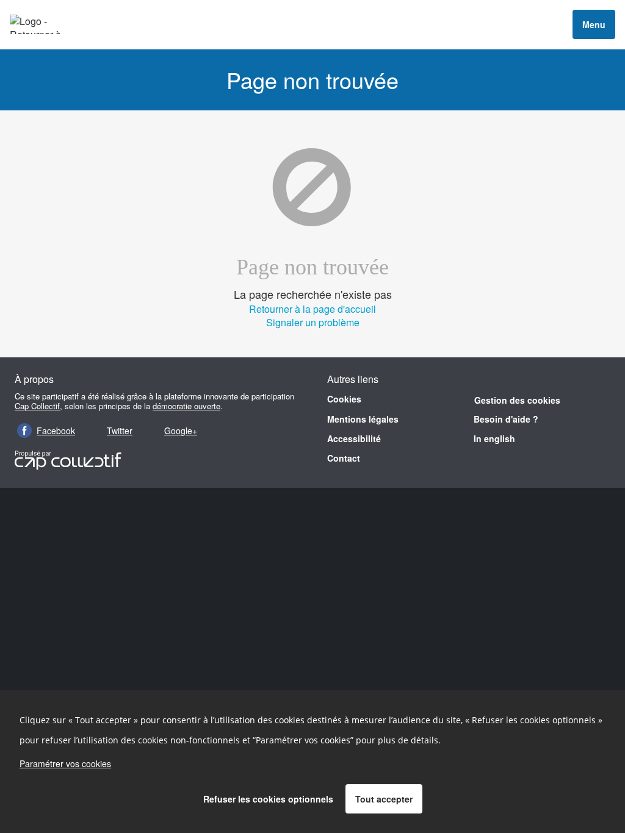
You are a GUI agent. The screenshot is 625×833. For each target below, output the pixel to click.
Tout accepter (384, 799)
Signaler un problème (312, 322)
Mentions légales (363, 419)
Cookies (344, 399)
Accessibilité (354, 438)
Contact (343, 458)
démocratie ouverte (186, 406)
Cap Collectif (37, 406)
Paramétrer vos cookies (65, 763)
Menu (593, 24)
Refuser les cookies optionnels (268, 799)
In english (494, 438)
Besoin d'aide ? (506, 419)
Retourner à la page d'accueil (312, 309)
